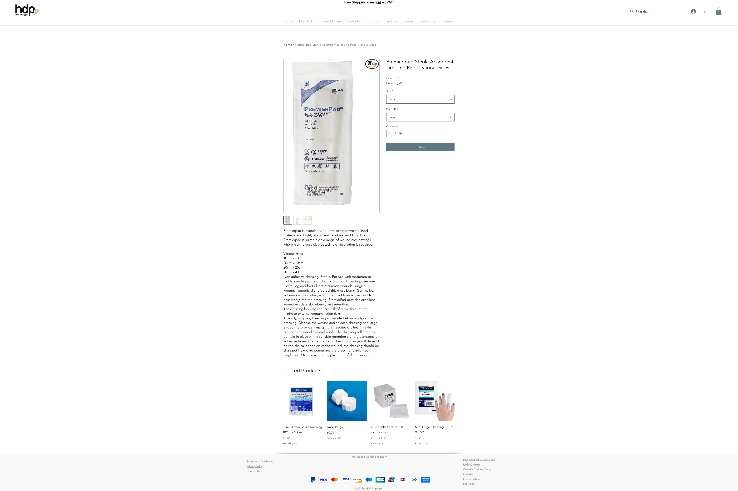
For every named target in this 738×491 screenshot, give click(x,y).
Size (389, 91)
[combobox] (420, 99)
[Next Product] (461, 401)
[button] (719, 11)
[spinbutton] (395, 133)
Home (287, 44)
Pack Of (392, 109)
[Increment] (401, 133)
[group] (369, 416)
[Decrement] (389, 133)
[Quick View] (303, 401)
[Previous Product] (277, 401)
